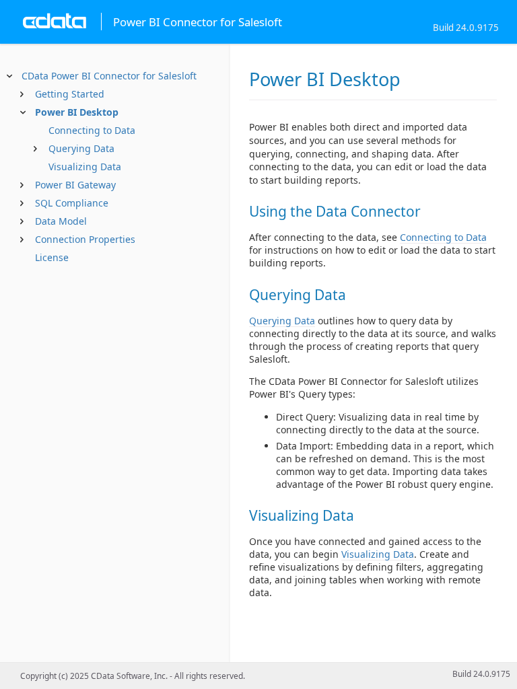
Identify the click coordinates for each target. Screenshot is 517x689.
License (52, 257)
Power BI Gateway (75, 184)
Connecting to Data (91, 130)
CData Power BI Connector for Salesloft (109, 75)
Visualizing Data (84, 166)
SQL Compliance (71, 202)
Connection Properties (85, 239)
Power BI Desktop (76, 112)
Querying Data (81, 148)
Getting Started (69, 93)
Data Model (61, 221)
